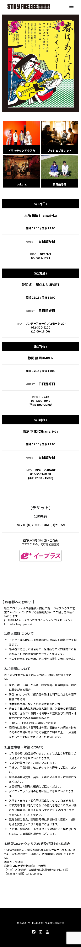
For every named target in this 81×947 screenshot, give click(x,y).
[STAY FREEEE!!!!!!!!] (28, 6)
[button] (71, 6)
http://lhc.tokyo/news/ (18, 624)
